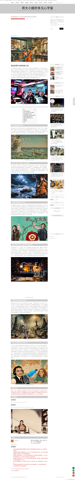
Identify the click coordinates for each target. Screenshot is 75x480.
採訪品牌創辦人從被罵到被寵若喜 (29, 115)
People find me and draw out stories (22, 468)
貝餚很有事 (45, 2)
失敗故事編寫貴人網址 (27, 113)
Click (74, 101)
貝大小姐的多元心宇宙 (37, 8)
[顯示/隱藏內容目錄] (34, 110)
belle (27, 18)
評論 (24, 122)
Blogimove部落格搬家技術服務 (69, 479)
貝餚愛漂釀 (26, 2)
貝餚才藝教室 (50, 2)
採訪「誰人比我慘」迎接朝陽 (28, 112)
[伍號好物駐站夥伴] (57, 211)
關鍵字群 (25, 119)
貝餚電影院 (31, 2)
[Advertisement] (29, 28)
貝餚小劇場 (40, 2)
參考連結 (25, 120)
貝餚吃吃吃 (12, 2)
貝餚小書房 (36, 2)
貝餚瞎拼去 (22, 2)
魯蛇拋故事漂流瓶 (26, 111)
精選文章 (17, 470)
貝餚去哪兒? (17, 2)
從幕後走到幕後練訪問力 (27, 116)
